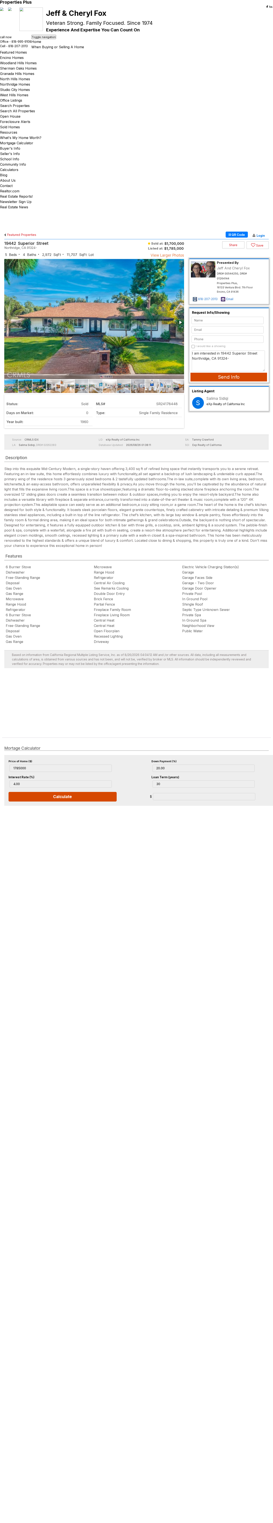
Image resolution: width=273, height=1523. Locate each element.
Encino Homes (12, 57)
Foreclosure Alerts (15, 122)
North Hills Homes (15, 79)
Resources (8, 132)
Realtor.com (9, 191)
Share (233, 245)
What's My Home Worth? (20, 138)
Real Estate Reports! (16, 196)
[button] (180, 322)
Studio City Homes (15, 90)
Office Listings (11, 100)
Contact (6, 186)
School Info (9, 159)
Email (229, 299)
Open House (10, 116)
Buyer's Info (10, 148)
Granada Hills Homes (17, 74)
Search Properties (15, 106)
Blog (3, 175)
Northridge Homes (15, 84)
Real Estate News (14, 207)
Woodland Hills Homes (18, 63)
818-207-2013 (18, 46)
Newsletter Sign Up (16, 202)
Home (36, 41)
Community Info (13, 164)
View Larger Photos (167, 255)
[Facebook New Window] (267, 7)
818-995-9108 (21, 41)
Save (259, 245)
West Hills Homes (14, 95)
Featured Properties (21, 235)
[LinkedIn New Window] (270, 7)
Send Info (229, 377)
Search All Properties (17, 111)
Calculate (62, 796)
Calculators (9, 170)
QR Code (238, 235)
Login (261, 235)
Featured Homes (13, 52)
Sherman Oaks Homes (18, 68)
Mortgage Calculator (16, 143)
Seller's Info (10, 154)
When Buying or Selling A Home (57, 47)
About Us (8, 180)
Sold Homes (10, 127)
